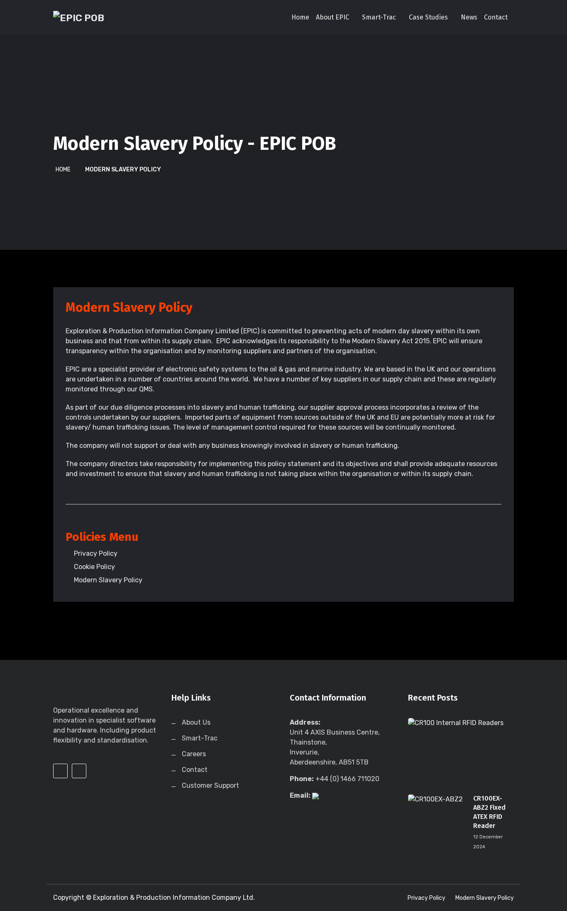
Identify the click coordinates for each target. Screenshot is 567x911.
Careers (194, 754)
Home (300, 17)
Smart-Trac (379, 17)
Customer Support (210, 785)
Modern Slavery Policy (484, 897)
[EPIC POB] (106, 17)
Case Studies (428, 17)
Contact (496, 17)
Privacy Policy (426, 897)
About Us (196, 722)
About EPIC (332, 17)
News (469, 17)
